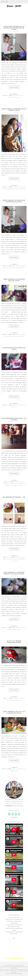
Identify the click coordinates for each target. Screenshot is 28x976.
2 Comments (14, 555)
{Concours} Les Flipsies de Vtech (14, 348)
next (17, 778)
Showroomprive (21, 559)
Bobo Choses (17, 557)
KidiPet (13, 627)
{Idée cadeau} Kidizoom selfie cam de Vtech (14, 109)
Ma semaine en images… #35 (14, 497)
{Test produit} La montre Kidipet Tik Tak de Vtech (14, 573)
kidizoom (7, 188)
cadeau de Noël (15, 265)
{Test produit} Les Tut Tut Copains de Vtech (14, 712)
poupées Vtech (8, 485)
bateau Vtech (15, 405)
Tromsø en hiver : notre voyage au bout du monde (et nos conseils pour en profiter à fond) (14, 921)
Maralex (5, 559)
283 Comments (14, 403)
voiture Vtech (16, 485)
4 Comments (14, 332)
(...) (16, 83)
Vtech (19, 97)
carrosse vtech (22, 405)
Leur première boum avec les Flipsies (14, 419)
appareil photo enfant (17, 334)
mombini (15, 559)
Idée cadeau (22, 265)
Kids (8, 95)
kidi (4, 267)
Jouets (13, 768)
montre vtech (14, 629)
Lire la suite (14, 87)
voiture (16, 700)
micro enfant (19, 267)
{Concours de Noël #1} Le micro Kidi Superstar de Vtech (14, 28)
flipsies (12, 406)
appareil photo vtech (17, 187)
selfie (21, 188)
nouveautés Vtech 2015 (8, 483)
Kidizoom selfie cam (15, 188)
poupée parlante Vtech (19, 483)
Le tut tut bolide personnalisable (14, 641)
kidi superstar (15, 95)
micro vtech (14, 97)
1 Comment (14, 480)
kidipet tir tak (19, 627)
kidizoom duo (18, 336)
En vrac (9, 557)
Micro (20, 95)
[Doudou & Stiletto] (14, 11)
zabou (15, 561)
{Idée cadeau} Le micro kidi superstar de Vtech (14, 201)
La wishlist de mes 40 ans (14, 917)
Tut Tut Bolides (19, 768)
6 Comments (14, 264)
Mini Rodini (9, 559)
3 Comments (14, 626)
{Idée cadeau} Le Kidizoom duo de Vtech (14, 279)
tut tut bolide (15, 698)
